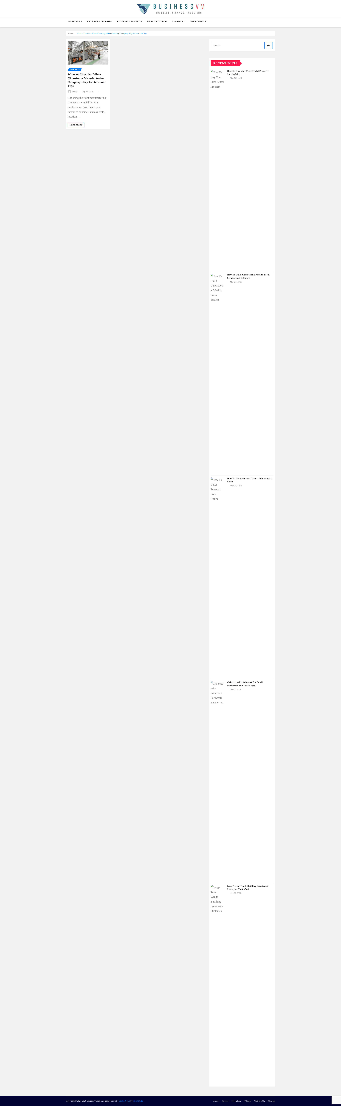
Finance (178, 21)
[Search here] (274, 23)
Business (74, 21)
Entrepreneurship (99, 21)
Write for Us (259, 1101)
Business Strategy (129, 21)
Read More (76, 125)
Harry (74, 91)
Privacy (247, 1101)
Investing (197, 21)
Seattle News (124, 1101)
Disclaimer (236, 1101)
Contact (225, 1101)
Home (70, 33)
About (215, 1101)
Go (268, 45)
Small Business (157, 21)
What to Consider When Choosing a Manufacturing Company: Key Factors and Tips (112, 33)
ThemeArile (138, 1101)
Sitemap (271, 1101)
